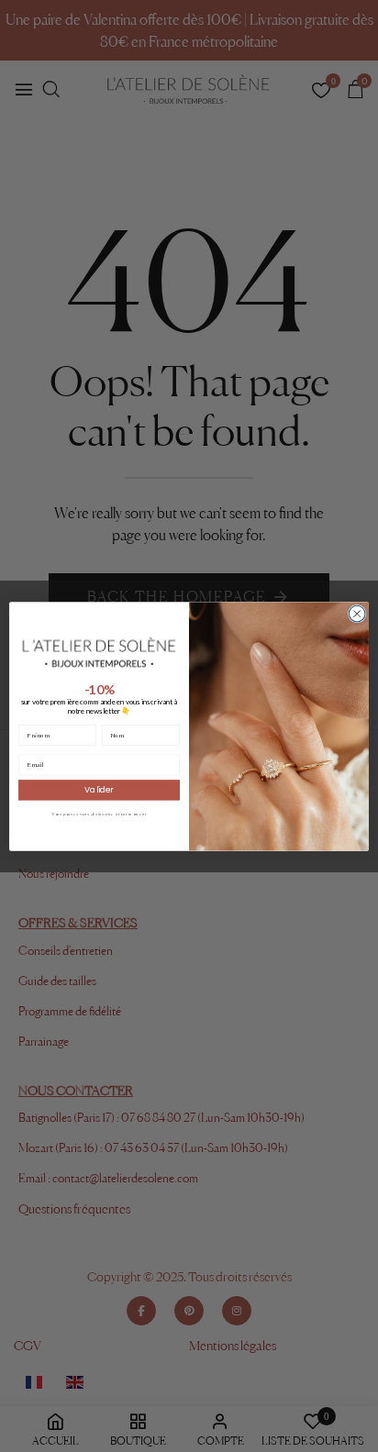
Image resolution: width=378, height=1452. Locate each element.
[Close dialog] (357, 613)
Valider (98, 789)
